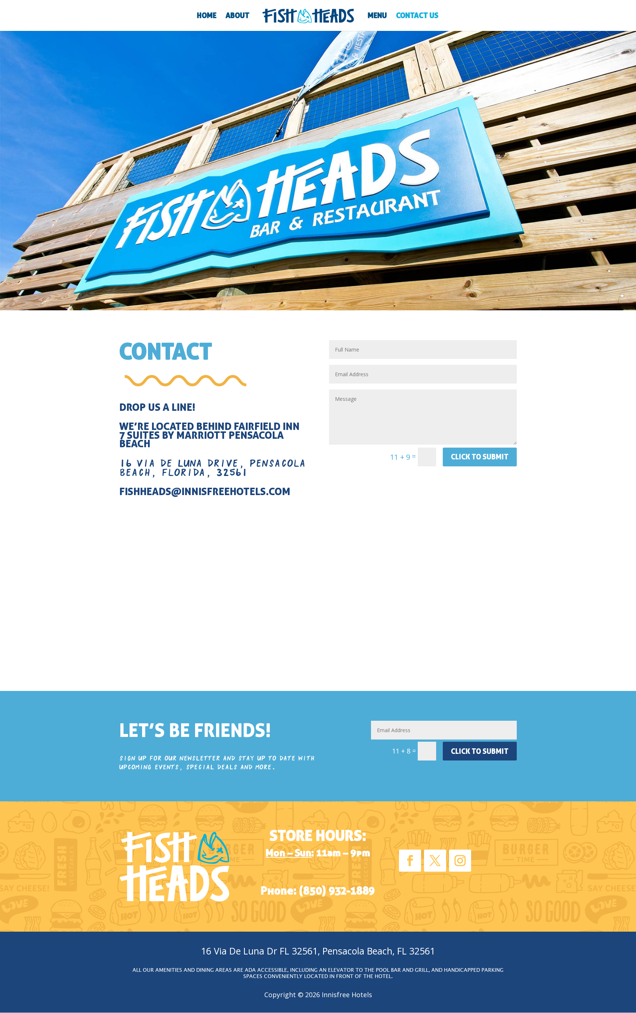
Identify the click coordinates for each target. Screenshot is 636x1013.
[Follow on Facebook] (410, 861)
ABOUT (238, 16)
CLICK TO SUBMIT (480, 456)
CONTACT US (417, 16)
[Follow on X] (435, 861)
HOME (206, 16)
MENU (377, 16)
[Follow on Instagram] (460, 861)
